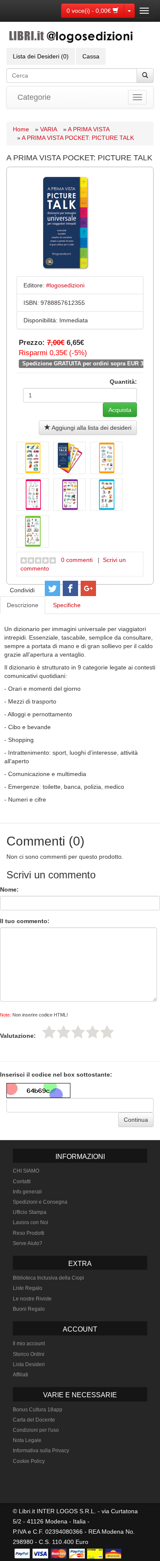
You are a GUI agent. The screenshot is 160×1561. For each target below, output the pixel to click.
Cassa (90, 56)
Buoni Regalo (29, 1309)
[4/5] (92, 1032)
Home (21, 129)
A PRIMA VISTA (89, 129)
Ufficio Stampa (30, 1212)
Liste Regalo (27, 1288)
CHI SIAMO (26, 1171)
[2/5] (63, 1032)
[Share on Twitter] (52, 588)
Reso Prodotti (28, 1233)
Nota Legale (27, 1440)
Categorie (34, 97)
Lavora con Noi (30, 1222)
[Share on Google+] (88, 588)
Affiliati (20, 1375)
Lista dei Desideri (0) (41, 56)
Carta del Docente (34, 1420)
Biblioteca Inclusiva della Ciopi (48, 1278)
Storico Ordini (28, 1354)
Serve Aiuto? (27, 1243)
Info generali (27, 1192)
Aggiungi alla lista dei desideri (90, 427)
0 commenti (77, 559)
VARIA (48, 129)
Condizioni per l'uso (36, 1430)
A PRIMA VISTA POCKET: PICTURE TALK (78, 137)
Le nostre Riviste (32, 1299)
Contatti (22, 1182)
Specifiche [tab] (67, 605)
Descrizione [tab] (22, 605)
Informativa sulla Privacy (41, 1451)
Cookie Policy (29, 1461)
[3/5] (78, 1032)
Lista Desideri (29, 1364)
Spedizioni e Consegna (40, 1202)
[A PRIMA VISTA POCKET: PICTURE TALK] (33, 458)
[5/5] (107, 1032)
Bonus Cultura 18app (37, 1410)
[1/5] (49, 1032)
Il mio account (29, 1344)
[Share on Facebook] (70, 588)
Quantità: (123, 381)
